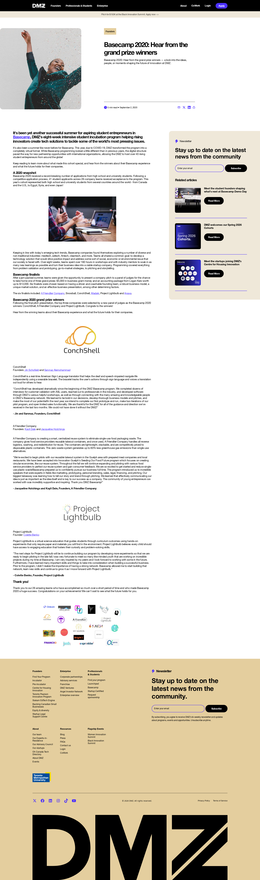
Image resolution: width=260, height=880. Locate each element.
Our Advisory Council (42, 744)
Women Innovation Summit (97, 735)
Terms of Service (220, 801)
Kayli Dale (30, 429)
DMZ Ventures (67, 687)
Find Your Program (41, 676)
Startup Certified (96, 691)
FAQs (62, 741)
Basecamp (21, 137)
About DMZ (37, 758)
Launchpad (93, 683)
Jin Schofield (31, 370)
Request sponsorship (94, 696)
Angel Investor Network (71, 691)
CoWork (195, 5)
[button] (56, 5)
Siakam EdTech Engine (43, 700)
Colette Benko (31, 534)
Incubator (37, 680)
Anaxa (127, 293)
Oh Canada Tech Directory (40, 753)
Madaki (95, 293)
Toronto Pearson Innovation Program (41, 695)
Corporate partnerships (71, 676)
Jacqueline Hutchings (53, 429)
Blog (62, 734)
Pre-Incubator (39, 684)
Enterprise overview (69, 695)
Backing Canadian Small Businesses (44, 705)
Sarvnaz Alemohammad (57, 370)
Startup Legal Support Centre (39, 715)
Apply (222, 5)
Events (35, 761)
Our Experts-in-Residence (39, 739)
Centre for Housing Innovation (41, 689)
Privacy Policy (204, 801)
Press (63, 738)
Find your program (96, 680)
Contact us (65, 745)
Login (208, 5)
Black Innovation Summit (96, 742)
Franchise (65, 684)
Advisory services (68, 680)
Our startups (38, 748)
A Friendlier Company (52, 293)
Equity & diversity (40, 710)
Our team (37, 734)
